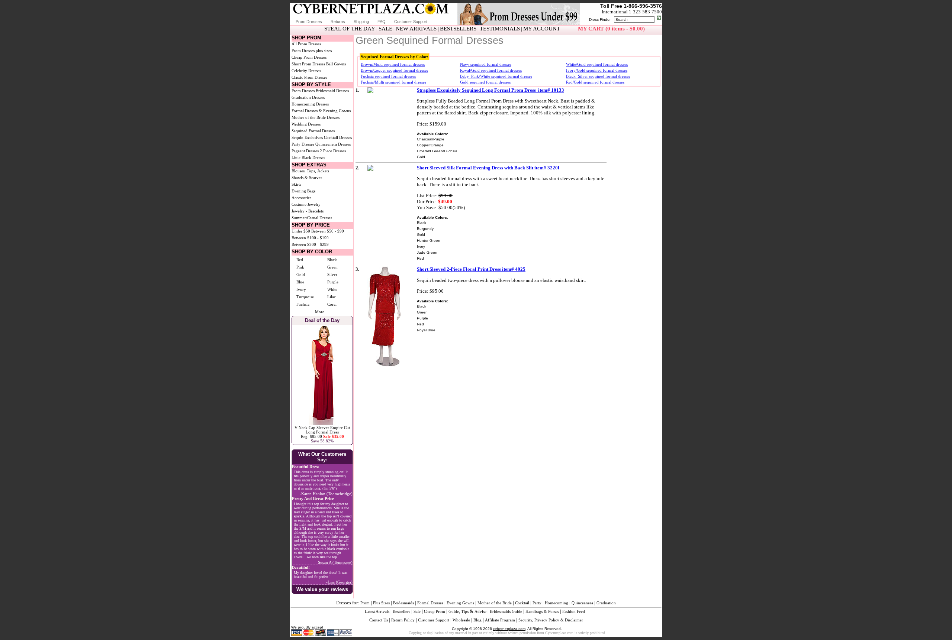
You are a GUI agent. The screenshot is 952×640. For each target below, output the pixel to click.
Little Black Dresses (308, 157)
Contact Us (378, 620)
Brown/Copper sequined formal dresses (394, 70)
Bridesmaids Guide (506, 611)
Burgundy (425, 229)
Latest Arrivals (377, 611)
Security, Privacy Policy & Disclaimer (550, 620)
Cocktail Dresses (338, 137)
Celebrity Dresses (306, 70)
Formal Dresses (430, 603)
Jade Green (427, 252)
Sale (417, 611)
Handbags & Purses (542, 611)
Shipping (361, 21)
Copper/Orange (430, 145)
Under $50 (301, 231)
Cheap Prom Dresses (309, 57)
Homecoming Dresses (310, 104)
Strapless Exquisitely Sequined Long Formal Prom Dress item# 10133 (490, 90)
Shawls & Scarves (307, 177)
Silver (332, 274)
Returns (338, 21)
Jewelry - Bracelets (308, 211)
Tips (465, 611)
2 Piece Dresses (333, 151)
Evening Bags (303, 191)
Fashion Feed (573, 611)
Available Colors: (432, 134)
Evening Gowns (460, 603)
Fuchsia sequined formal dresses (388, 76)
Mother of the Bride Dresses (316, 117)
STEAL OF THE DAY (349, 29)
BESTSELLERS (458, 29)
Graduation (606, 603)
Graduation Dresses (308, 97)
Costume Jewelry (306, 204)
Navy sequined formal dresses (485, 64)
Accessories (301, 197)
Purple (332, 282)
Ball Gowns (336, 64)
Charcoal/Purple (430, 139)
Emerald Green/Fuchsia (437, 151)
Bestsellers (401, 611)
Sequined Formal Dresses (313, 131)
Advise (480, 611)
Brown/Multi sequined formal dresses (393, 64)
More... (321, 311)
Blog (477, 620)
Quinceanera (582, 603)
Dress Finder (600, 19)
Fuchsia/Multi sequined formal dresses (393, 82)
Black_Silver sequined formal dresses (598, 76)
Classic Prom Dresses (309, 77)
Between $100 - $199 (310, 237)
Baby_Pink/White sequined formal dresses (496, 76)
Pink (300, 267)
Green (332, 267)
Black (332, 259)
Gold (300, 274)
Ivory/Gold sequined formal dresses (596, 70)
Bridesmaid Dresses (332, 90)
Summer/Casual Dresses (312, 217)
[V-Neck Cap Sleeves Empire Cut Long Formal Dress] (322, 424)
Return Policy (403, 620)
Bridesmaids (403, 603)
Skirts (296, 184)
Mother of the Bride (494, 603)
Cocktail (522, 603)
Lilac (331, 297)
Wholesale (461, 620)
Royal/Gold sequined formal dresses (491, 70)
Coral (332, 304)
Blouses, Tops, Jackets (310, 171)
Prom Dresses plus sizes (312, 50)
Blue (300, 282)
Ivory (301, 289)
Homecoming (556, 603)
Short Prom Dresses (308, 64)
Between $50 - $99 (327, 231)
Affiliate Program (500, 620)
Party (537, 603)
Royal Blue (426, 330)
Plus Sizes (381, 603)
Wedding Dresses (306, 124)
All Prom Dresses (306, 44)
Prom (365, 603)
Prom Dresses (309, 21)
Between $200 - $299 (310, 244)
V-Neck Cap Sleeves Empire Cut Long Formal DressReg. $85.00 (322, 432)
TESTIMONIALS (500, 29)
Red (299, 259)
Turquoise (305, 297)
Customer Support (410, 21)
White (332, 289)
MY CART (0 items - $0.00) (611, 29)
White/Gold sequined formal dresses (597, 64)
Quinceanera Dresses (333, 144)
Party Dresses (303, 144)
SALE (385, 29)
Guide (453, 611)
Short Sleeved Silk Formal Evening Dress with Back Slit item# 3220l (488, 167)
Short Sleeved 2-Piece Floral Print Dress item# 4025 (471, 269)
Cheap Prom (434, 611)
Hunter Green (428, 240)
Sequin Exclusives (307, 137)
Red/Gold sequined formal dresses (595, 82)
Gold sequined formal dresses (485, 82)
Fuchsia (302, 304)
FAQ (381, 21)
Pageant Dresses (305, 151)
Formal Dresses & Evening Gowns (321, 110)
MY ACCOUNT (541, 29)
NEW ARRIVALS (416, 29)
